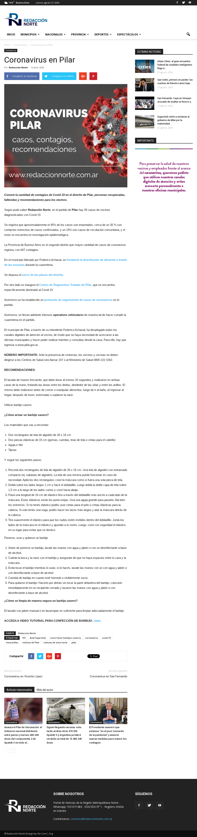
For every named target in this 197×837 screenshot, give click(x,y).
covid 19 (106, 637)
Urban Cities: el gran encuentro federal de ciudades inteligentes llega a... (174, 65)
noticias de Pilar (31, 642)
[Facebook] (177, 2)
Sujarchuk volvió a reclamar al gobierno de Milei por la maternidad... (173, 120)
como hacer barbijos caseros (65, 637)
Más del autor (45, 689)
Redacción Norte (18, 67)
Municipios (29, 34)
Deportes (101, 34)
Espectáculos (127, 34)
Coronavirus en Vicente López (23, 676)
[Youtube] (190, 2)
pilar (74, 642)
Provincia (78, 34)
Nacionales (54, 34)
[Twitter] (183, 2)
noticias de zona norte (55, 642)
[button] (188, 34)
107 (24, 637)
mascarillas (12, 642)
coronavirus (91, 637)
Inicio (11, 34)
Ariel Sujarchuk (38, 637)
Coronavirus (10, 50)
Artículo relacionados (19, 689)
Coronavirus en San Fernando (108, 676)
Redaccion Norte (27, 633)
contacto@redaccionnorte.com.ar (91, 819)
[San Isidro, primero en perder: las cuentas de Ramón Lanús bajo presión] (144, 84)
